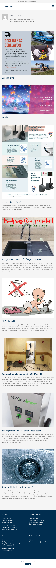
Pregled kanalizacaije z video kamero (13, 544)
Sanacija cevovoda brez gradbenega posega (22, 430)
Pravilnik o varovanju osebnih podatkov (40, 542)
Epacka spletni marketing (30, 561)
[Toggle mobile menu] (53, 6)
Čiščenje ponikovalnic (35, 524)
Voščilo (5, 117)
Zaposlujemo (8, 77)
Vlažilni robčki (8, 321)
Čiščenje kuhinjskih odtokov (37, 520)
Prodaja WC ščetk (7, 551)
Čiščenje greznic (34, 518)
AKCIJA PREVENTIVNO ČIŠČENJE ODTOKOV (21, 259)
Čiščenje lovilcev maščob (36, 522)
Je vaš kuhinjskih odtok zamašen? (17, 487)
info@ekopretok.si (34, 1)
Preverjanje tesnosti (8, 546)
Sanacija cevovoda (7, 540)
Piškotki (31, 540)
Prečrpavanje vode (7, 542)
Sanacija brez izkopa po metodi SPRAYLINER (22, 374)
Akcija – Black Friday (11, 201)
